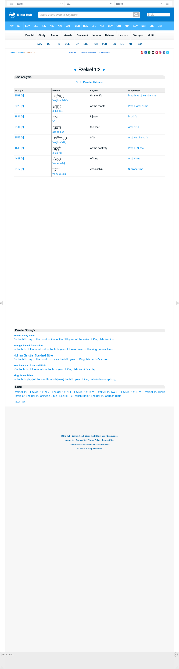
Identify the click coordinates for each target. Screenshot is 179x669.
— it (51, 359)
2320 (17, 106)
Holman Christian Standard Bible (33, 355)
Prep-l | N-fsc (136, 148)
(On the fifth (21, 369)
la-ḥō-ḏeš (57, 110)
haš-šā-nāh (58, 131)
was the (59, 359)
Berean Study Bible (24, 335)
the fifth (22, 359)
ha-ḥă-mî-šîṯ (59, 142)
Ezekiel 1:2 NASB (107, 392)
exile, (92, 369)
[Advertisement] (89, 251)
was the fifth (61, 339)
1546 (17, 148)
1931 (17, 116)
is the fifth (52, 349)
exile (104, 359)
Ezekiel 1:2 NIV (39, 392)
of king (85, 379)
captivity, (110, 379)
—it (44, 349)
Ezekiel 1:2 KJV (131, 392)
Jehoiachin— (106, 339)
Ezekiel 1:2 (20, 392)
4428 (17, 158)
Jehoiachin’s (92, 359)
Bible (12, 52)
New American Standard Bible (30, 365)
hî (53, 121)
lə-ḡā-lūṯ (57, 152)
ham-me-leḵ (59, 163)
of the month (34, 349)
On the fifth (20, 339)
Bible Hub (20, 402)
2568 (17, 95)
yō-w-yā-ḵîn (59, 173)
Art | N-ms (134, 158)
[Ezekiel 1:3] (174, 311)
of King (94, 339)
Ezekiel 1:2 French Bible (74, 396)
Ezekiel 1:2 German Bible (106, 396)
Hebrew (20, 52)
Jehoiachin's (80, 369)
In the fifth (20, 349)
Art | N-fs (133, 127)
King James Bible (23, 375)
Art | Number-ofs (138, 137)
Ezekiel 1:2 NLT (61, 392)
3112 (17, 169)
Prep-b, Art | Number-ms (142, 95)
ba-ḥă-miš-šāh (60, 100)
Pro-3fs (132, 116)
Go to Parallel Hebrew (89, 82)
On (15, 359)
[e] (22, 95)
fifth (66, 359)
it (52, 339)
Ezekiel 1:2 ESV (84, 392)
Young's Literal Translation (28, 345)
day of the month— (39, 339)
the (38, 359)
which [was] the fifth (62, 379)
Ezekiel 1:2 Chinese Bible (41, 396)
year (71, 339)
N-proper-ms (135, 169)
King (82, 359)
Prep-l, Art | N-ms (138, 106)
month (44, 359)
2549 (17, 137)
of (77, 359)
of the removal (74, 349)
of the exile (82, 339)
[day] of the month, (38, 379)
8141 (17, 127)
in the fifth (51, 369)
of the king (90, 349)
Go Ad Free (7, 654)
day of (31, 359)
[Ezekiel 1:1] (4, 311)
